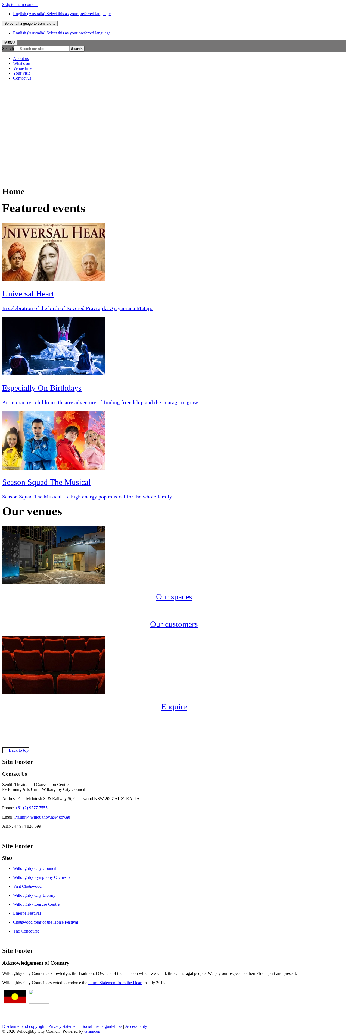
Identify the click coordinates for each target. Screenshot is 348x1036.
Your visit (21, 73)
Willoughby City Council (34, 868)
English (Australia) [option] (62, 33)
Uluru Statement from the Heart (115, 982)
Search (8, 48)
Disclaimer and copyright (23, 1026)
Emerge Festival (27, 913)
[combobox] (30, 23)
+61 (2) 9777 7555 (31, 808)
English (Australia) (62, 13)
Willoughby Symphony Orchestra (42, 877)
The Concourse (26, 931)
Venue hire (22, 68)
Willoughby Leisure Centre (36, 904)
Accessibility (136, 1026)
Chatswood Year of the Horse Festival (45, 922)
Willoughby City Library (34, 895)
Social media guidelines (102, 1026)
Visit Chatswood (27, 886)
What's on (21, 63)
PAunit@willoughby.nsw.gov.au (42, 817)
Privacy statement (63, 1026)
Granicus (92, 1031)
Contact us (22, 78)
